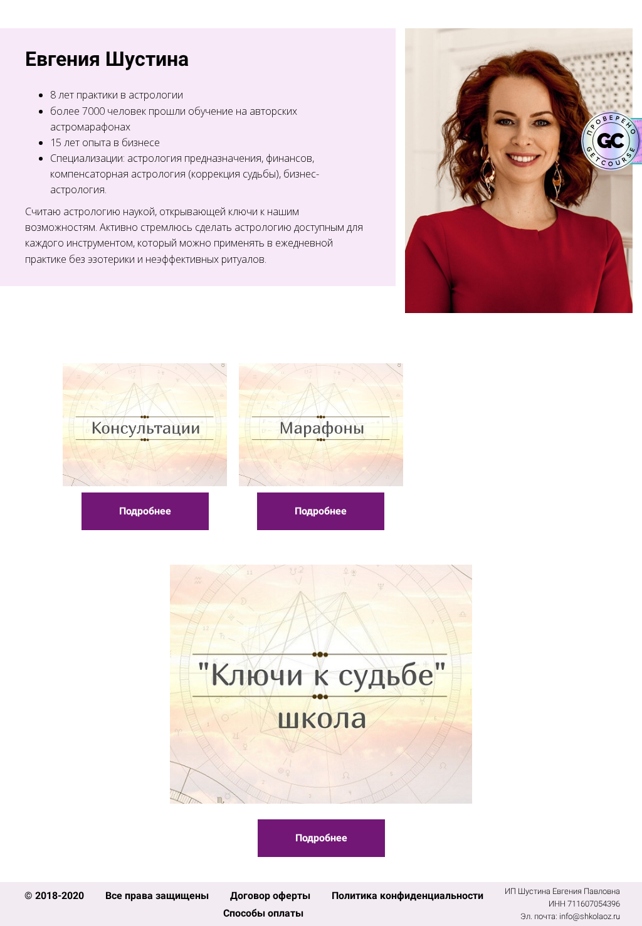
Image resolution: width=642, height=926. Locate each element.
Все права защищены (158, 896)
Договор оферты (271, 896)
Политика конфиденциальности (407, 896)
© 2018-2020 (55, 896)
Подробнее (145, 511)
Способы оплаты (263, 913)
